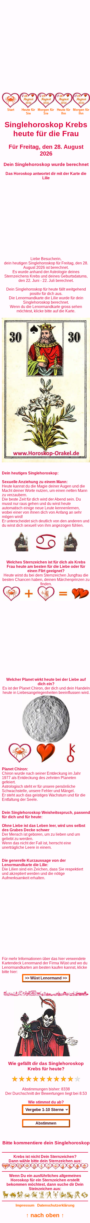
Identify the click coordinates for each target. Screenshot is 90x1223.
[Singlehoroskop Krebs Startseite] (10, 106)
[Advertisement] (45, 47)
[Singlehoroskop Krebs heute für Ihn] (63, 101)
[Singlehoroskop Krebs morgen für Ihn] (81, 101)
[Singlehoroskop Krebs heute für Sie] (28, 101)
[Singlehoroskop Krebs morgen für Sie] (46, 101)
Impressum (25, 1205)
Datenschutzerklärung (55, 1205)
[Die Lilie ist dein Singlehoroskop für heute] (46, 461)
